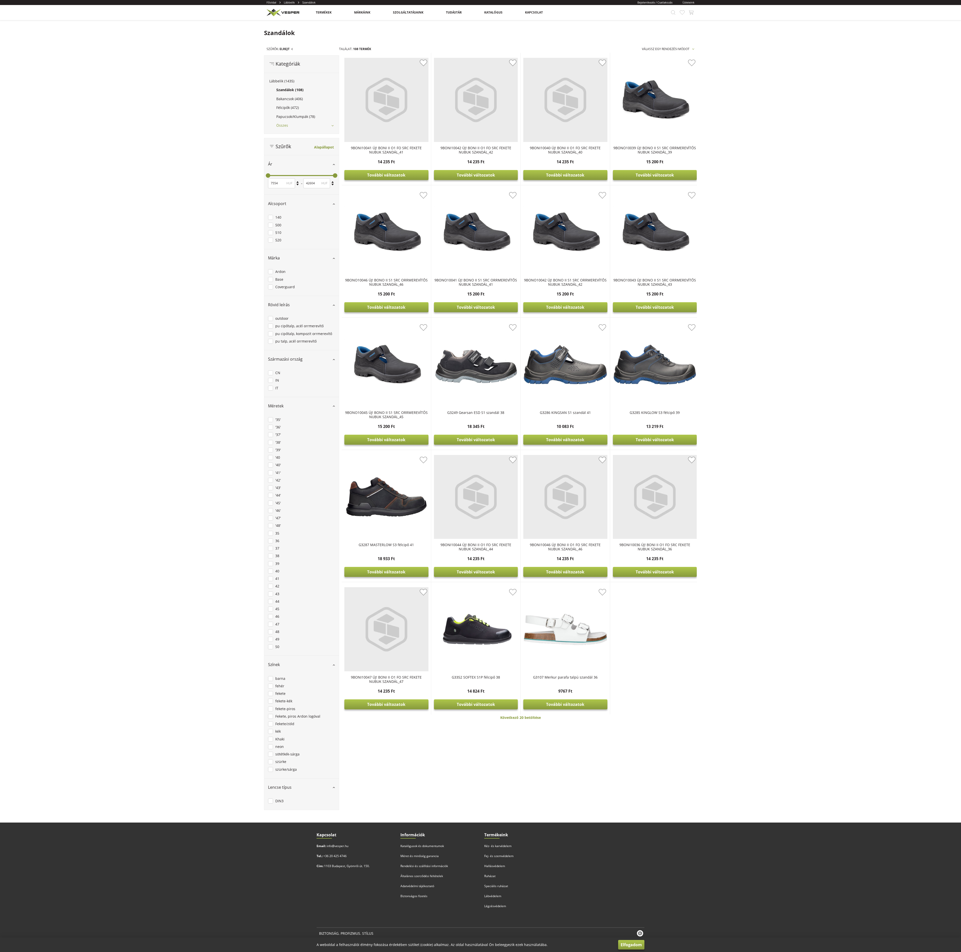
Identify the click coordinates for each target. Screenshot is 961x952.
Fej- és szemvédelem (499, 856)
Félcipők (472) (287, 107)
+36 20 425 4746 (335, 856)
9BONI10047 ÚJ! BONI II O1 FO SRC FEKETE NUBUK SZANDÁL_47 (386, 679)
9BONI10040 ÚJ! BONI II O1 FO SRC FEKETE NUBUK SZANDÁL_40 (565, 150)
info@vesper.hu (337, 846)
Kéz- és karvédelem (498, 846)
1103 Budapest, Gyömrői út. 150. (347, 866)
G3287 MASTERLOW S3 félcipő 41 (386, 545)
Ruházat (490, 876)
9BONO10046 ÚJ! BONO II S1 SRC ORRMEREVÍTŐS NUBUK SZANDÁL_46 (386, 282)
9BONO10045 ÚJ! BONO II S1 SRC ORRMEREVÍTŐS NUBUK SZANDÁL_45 (386, 414)
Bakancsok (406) (289, 98)
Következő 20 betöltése (520, 717)
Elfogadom (631, 944)
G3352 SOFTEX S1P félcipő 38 (476, 677)
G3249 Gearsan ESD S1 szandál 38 (475, 412)
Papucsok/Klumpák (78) (295, 116)
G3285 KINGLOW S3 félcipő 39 (655, 412)
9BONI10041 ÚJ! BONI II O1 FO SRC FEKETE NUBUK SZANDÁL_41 (386, 150)
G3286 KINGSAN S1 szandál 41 (565, 412)
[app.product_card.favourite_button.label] (423, 63)
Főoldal (271, 2)
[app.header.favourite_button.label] (682, 12)
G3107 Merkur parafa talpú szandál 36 (565, 677)
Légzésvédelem (495, 906)
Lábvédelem (492, 896)
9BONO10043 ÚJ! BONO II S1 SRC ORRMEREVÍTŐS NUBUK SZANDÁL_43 (654, 282)
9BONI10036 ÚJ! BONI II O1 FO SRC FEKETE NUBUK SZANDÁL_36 (654, 547)
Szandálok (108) (290, 89)
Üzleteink (688, 2)
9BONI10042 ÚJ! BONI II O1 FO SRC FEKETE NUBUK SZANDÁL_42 (475, 150)
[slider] (268, 175)
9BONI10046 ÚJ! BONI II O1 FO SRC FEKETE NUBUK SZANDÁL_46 (565, 547)
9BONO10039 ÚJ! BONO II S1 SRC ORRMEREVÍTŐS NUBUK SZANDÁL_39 (654, 150)
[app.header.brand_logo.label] (282, 12)
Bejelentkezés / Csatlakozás (654, 2)
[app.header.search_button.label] (673, 12)
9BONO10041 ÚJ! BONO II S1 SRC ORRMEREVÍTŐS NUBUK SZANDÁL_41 (475, 282)
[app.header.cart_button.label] (691, 12)
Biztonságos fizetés (413, 896)
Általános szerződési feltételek (421, 876)
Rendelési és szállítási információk (424, 866)
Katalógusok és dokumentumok (422, 846)
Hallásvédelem (494, 866)
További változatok (386, 175)
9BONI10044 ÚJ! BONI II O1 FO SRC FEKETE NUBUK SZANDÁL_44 (475, 547)
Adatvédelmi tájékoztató (417, 886)
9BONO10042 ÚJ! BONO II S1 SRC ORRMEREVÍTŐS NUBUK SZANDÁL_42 (565, 282)
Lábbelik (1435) (281, 81)
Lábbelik (289, 2)
